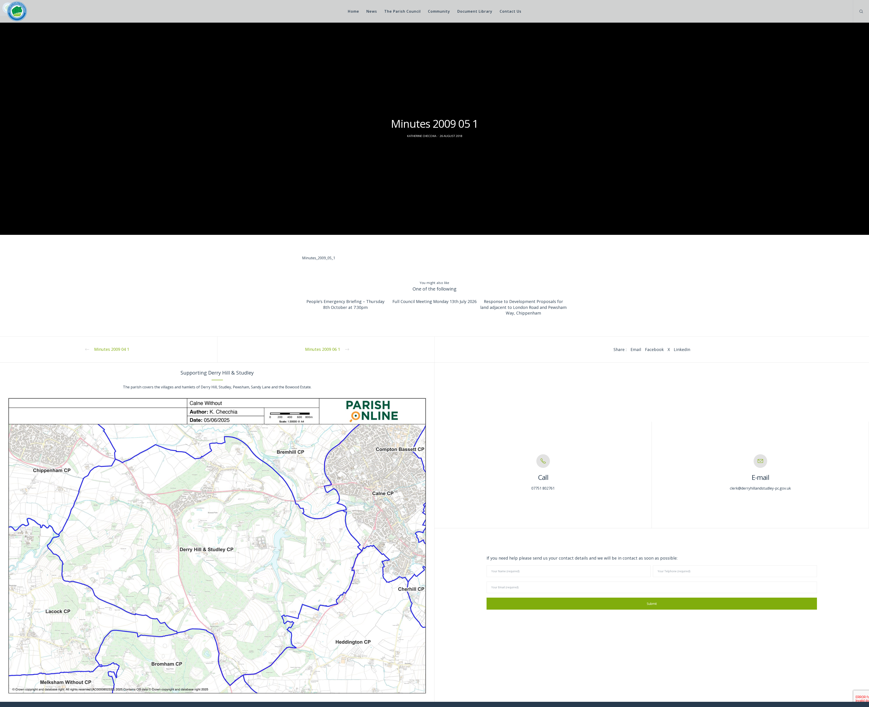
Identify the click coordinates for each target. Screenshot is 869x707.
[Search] (858, 11)
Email (635, 349)
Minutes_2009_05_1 (318, 257)
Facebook (654, 349)
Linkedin (682, 349)
